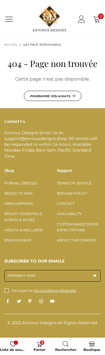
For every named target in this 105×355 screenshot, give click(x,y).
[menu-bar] (12, 19)
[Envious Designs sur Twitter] (18, 301)
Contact (66, 203)
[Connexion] (81, 19)
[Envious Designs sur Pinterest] (30, 301)
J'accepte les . (44, 290)
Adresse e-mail (21, 275)
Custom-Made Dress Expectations (77, 227)
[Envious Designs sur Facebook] (7, 301)
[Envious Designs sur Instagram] (41, 301)
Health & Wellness (23, 230)
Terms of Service (74, 183)
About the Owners (76, 240)
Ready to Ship (18, 193)
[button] (94, 276)
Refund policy (72, 193)
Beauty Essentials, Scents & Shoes (23, 217)
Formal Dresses (20, 183)
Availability (69, 214)
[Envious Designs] (49, 19)
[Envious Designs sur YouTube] (52, 301)
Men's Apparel (19, 203)
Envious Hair (17, 240)
